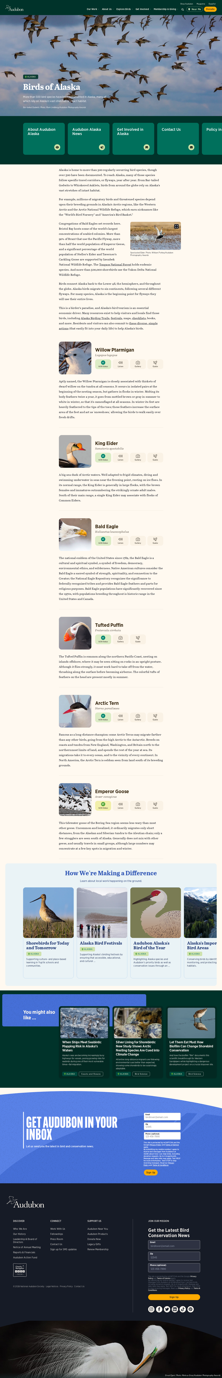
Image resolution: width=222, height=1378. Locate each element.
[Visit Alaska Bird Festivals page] (102, 932)
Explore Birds (123, 9)
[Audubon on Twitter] (167, 1309)
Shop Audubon (186, 4)
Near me (196, 9)
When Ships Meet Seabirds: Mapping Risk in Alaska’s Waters (84, 1042)
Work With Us (57, 1228)
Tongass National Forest (115, 264)
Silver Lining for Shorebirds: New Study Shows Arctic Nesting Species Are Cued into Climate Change (138, 1042)
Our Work (92, 9)
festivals (116, 318)
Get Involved (142, 9)
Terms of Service (172, 1145)
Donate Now (94, 1239)
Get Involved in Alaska (130, 131)
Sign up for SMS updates (63, 1249)
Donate (210, 9)
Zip (146, 1124)
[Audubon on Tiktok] (183, 1309)
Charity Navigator (20, 1270)
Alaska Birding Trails (95, 318)
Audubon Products (97, 1234)
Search (182, 9)
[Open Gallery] (176, 226)
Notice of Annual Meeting (27, 1247)
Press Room (56, 1239)
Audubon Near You (97, 1228)
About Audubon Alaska (41, 131)
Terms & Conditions (160, 1165)
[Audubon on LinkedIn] (175, 1309)
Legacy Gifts (94, 1244)
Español (212, 4)
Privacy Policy (155, 1145)
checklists (139, 318)
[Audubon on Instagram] (151, 1309)
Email (147, 1114)
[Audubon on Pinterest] (190, 1309)
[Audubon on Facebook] (159, 1309)
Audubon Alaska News (86, 131)
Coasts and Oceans (91, 1074)
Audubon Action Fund (25, 1257)
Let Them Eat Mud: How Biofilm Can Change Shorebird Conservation (191, 1042)
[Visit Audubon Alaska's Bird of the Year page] (155, 932)
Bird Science (141, 1074)
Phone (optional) (152, 1134)
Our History (19, 1234)
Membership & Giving (165, 9)
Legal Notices (52, 1286)
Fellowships (56, 1234)
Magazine (201, 4)
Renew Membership (97, 1249)
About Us (107, 9)
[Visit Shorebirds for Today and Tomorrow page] (48, 932)
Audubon (14, 8)
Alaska (31, 77)
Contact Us (171, 129)
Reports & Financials (24, 1252)
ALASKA (35, 954)
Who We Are (20, 1228)
